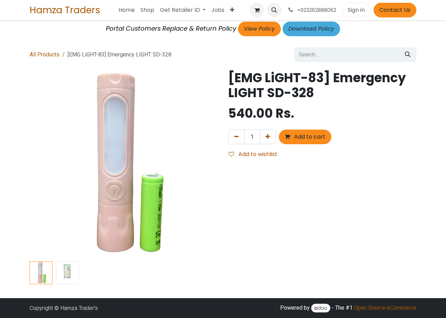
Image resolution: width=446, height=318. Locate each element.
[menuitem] (127, 10)
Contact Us (394, 10)
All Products (45, 54)
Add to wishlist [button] (257, 154)
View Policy (259, 29)
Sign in (356, 10)
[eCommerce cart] (256, 10)
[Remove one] (236, 137)
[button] (274, 10)
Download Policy (311, 29)
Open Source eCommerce (385, 308)
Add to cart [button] (309, 137)
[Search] (407, 54)
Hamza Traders (65, 9)
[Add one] (268, 137)
